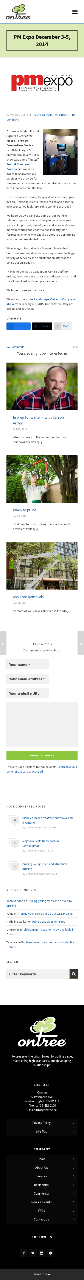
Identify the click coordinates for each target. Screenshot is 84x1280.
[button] (73, 974)
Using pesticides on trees (48, 921)
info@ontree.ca (46, 1110)
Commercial (41, 1193)
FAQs (41, 1211)
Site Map (41, 1131)
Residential (41, 1185)
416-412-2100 (47, 1105)
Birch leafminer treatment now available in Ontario (48, 820)
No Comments (15, 347)
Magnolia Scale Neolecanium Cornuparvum (40, 843)
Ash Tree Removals (28, 596)
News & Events (41, 1202)
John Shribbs (14, 901)
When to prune (24, 509)
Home (41, 1159)
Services (41, 1176)
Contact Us (41, 1219)
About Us (41, 1168)
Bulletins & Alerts (42, 115)
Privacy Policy (41, 1123)
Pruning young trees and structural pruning (44, 866)
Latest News (60, 115)
